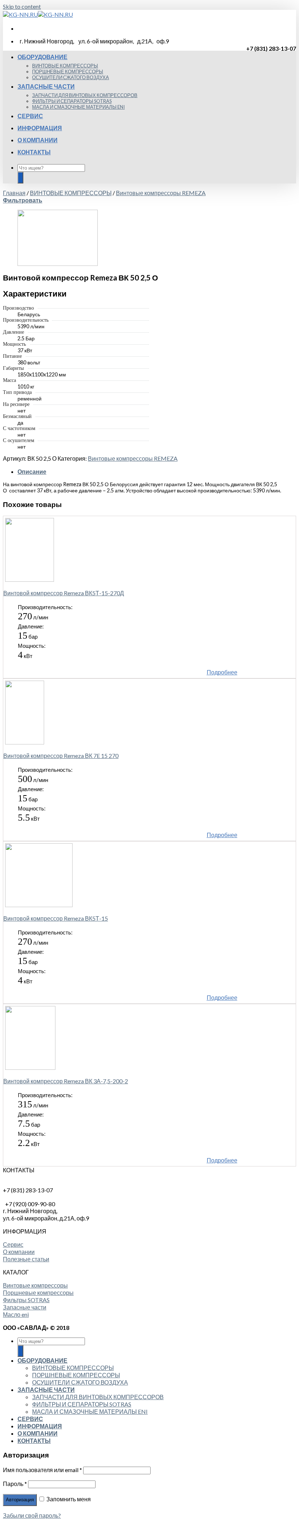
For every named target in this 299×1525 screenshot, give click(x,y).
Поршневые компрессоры (38, 1292)
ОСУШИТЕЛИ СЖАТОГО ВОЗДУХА (70, 77)
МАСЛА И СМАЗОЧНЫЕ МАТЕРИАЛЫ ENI (78, 107)
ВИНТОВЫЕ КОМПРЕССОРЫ (65, 66)
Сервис (13, 1244)
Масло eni (16, 1314)
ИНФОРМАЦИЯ (40, 127)
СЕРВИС (30, 115)
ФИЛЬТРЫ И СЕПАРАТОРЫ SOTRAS (72, 101)
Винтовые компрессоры (35, 1285)
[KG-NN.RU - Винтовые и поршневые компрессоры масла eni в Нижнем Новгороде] (38, 14)
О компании (19, 1251)
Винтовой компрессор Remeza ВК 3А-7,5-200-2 (65, 1080)
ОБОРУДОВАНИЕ (42, 56)
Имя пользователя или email (42, 1469)
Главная (14, 192)
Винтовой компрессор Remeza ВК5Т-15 (55, 918)
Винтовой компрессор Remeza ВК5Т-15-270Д (63, 592)
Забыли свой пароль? (32, 1515)
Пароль (15, 1483)
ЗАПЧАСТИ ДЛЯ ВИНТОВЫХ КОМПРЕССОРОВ (84, 95)
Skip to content (22, 6)
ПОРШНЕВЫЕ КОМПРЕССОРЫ (67, 71)
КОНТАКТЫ (34, 151)
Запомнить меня (68, 1498)
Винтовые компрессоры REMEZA (161, 192)
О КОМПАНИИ (38, 139)
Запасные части (24, 1307)
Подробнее (222, 672)
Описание (32, 471)
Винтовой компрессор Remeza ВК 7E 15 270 (61, 755)
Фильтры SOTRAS (26, 1299)
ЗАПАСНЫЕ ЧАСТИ (46, 86)
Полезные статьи (26, 1258)
